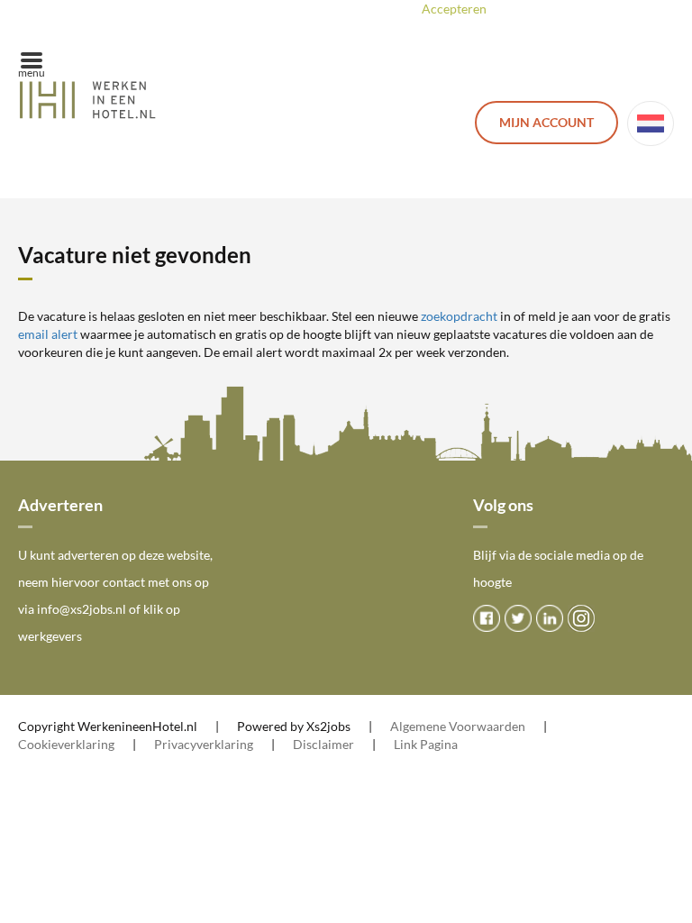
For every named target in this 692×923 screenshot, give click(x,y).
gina (446, 744)
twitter (518, 618)
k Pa (422, 744)
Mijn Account (546, 122)
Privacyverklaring (203, 744)
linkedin (549, 618)
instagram (581, 618)
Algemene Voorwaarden (457, 726)
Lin (402, 744)
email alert (47, 334)
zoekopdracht (459, 316)
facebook (486, 618)
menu (31, 72)
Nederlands (650, 123)
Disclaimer (323, 744)
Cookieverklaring (66, 744)
